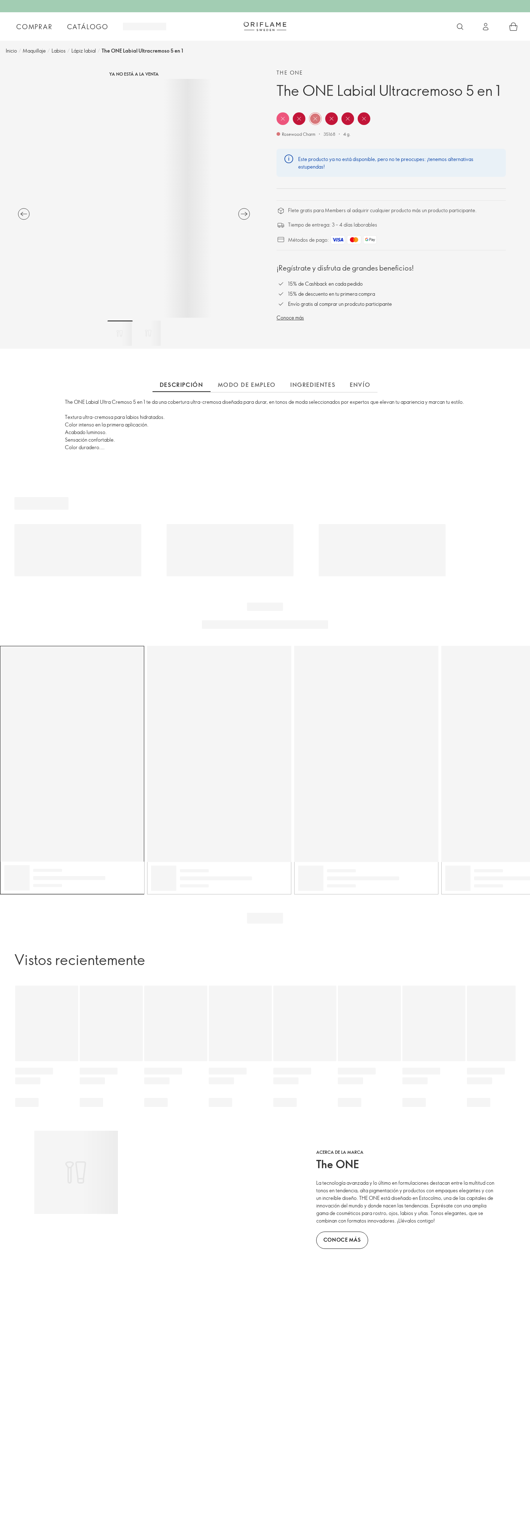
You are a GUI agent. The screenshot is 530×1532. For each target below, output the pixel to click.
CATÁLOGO (88, 26)
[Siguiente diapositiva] (244, 214)
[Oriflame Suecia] (265, 26)
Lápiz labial (83, 50)
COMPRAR (34, 26)
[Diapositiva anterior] (24, 214)
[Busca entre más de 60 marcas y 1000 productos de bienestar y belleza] (460, 26)
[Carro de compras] (513, 26)
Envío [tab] (360, 385)
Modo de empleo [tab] (247, 385)
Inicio (11, 50)
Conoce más (290, 317)
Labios (59, 50)
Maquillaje (34, 50)
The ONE (290, 72)
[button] (283, 118)
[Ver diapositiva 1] (120, 333)
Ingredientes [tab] (312, 385)
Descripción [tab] (181, 385)
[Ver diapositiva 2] (148, 333)
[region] (133, 198)
